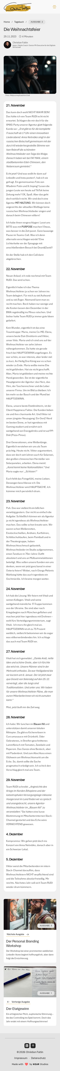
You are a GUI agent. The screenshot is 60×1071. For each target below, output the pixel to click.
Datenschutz (38, 1058)
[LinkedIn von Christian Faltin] (26, 1045)
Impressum (20, 1058)
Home (7, 21)
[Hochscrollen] (33, 1045)
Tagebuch (19, 21)
